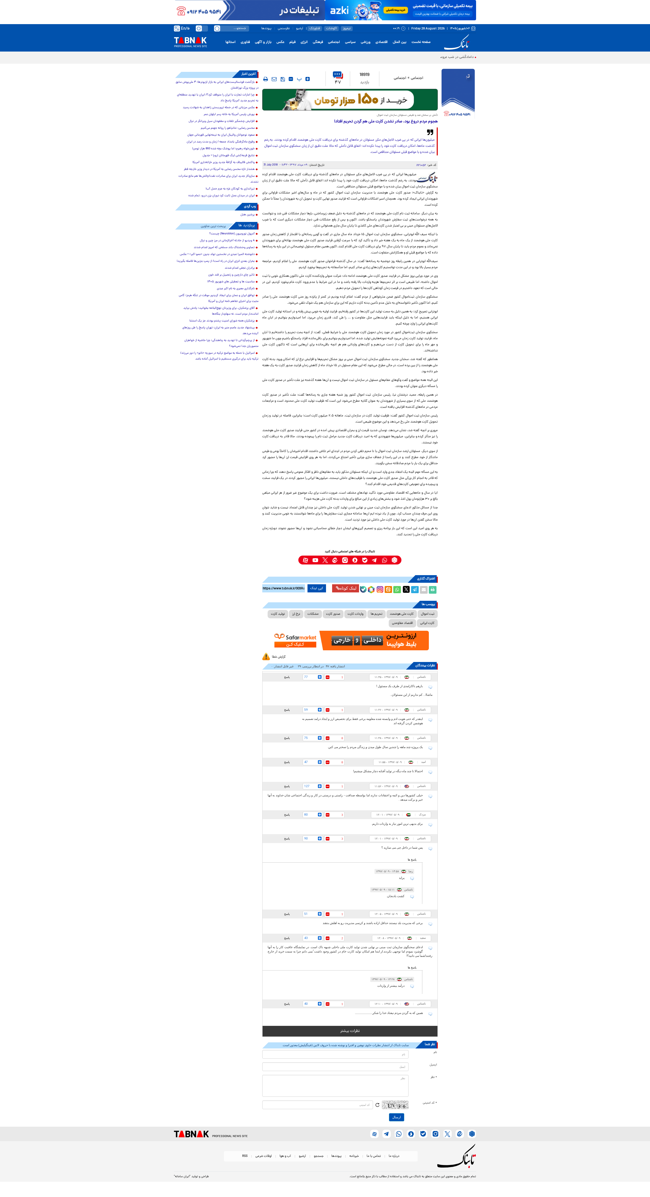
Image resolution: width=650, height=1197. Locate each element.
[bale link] (365, 560)
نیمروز (347, 28)
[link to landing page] (457, 42)
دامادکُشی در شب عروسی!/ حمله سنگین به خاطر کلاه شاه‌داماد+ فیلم (425, 57)
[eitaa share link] (388, 590)
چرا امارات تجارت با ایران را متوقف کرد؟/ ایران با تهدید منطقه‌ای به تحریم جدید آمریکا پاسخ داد (217, 98)
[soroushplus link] (355, 560)
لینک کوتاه (348, 588)
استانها (230, 42)
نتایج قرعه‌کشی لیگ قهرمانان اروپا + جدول (229, 155)
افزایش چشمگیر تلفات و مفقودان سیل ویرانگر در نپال (222, 121)
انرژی (304, 42)
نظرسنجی (284, 28)
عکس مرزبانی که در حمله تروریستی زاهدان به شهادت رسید (219, 107)
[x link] (325, 560)
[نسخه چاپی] (432, 590)
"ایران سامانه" (182, 1176)
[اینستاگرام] (379, 589)
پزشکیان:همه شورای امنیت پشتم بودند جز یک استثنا (222, 321)
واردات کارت (355, 614)
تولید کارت (278, 614)
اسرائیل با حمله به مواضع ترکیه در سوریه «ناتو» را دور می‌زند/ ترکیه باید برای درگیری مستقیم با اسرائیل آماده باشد (219, 356)
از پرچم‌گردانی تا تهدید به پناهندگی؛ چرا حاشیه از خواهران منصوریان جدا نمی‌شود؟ (221, 343)
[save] (282, 79)
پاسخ (287, 676)
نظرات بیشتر (350, 1031)
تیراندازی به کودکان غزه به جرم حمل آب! (230, 189)
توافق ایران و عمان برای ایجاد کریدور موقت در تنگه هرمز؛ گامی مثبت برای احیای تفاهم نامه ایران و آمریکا (218, 298)
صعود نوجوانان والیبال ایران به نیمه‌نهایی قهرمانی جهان (221, 135)
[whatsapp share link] (397, 590)
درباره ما (394, 1156)
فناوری (245, 42)
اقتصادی (382, 42)
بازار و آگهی (263, 42)
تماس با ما (374, 1156)
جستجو (318, 1156)
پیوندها (266, 28)
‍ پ (299, 79)
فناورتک (315, 28)
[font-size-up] (307, 79)
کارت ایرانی (427, 623)
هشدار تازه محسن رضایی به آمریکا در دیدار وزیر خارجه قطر (219, 169)
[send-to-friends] (274, 79)
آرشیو (299, 28)
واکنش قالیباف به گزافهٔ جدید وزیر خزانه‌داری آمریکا (223, 162)
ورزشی (365, 42)
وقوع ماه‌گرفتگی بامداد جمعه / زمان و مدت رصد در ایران (221, 142)
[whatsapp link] (384, 560)
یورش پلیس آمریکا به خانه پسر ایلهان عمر (229, 114)
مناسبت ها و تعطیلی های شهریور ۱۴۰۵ (231, 282)
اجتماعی (334, 42)
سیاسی (350, 42)
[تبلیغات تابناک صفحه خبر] (458, 94)
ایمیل (433, 1065)
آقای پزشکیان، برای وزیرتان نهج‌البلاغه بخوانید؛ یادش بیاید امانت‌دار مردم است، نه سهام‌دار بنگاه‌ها (220, 311)
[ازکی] (400, 10)
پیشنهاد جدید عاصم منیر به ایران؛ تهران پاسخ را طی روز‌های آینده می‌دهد (220, 331)
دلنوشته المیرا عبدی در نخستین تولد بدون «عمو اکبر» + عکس (217, 254)
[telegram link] (374, 560)
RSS (245, 1156)
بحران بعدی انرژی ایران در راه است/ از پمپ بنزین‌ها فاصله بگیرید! (216, 261)
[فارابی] (350, 99)
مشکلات (313, 614)
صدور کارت (333, 614)
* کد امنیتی (430, 1103)
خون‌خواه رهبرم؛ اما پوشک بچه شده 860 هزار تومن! (223, 149)
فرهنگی (318, 42)
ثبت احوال (427, 614)
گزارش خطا (279, 657)
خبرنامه (354, 1156)
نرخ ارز (296, 614)
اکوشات (331, 28)
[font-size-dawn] (290, 79)
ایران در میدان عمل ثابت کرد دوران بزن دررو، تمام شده (221, 195)
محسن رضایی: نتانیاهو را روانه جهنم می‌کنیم (228, 128)
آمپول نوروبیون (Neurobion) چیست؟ (232, 234)
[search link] (217, 28)
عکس (280, 42)
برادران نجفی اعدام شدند (240, 268)
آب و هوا (285, 1156)
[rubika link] (394, 560)
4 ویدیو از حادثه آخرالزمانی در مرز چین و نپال (227, 240)
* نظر (434, 1077)
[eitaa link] (335, 560)
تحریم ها (376, 614)
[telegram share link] (415, 590)
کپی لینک (316, 588)
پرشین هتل (247, 215)
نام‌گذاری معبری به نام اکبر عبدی (236, 288)
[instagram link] (345, 560)
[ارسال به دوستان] (424, 590)
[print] (265, 79)
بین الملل (400, 42)
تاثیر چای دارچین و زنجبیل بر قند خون (231, 275)
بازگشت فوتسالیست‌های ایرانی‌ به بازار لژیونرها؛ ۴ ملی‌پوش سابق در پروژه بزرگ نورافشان (217, 85)
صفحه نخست (421, 42)
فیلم (292, 42)
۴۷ (338, 82)
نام (435, 1052)
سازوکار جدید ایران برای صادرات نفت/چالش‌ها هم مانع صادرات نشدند (218, 179)
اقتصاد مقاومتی (402, 623)
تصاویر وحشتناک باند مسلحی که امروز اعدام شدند (224, 247)
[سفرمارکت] (350, 640)
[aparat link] (305, 560)
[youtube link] (315, 560)
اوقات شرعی (263, 1156)
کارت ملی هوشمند (402, 614)
